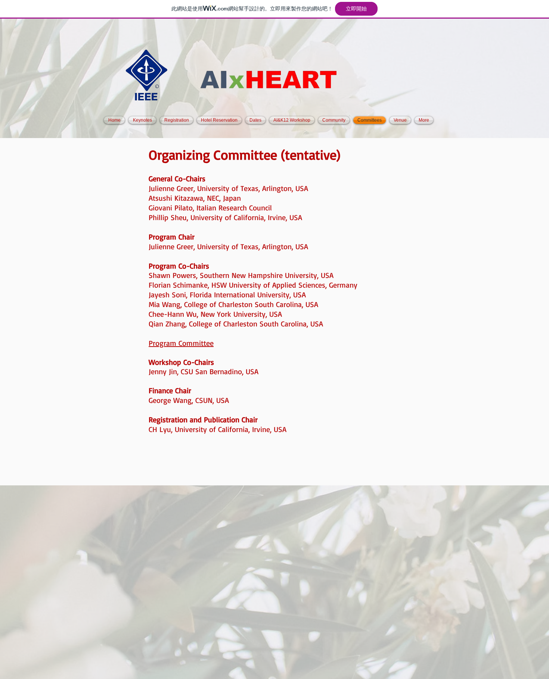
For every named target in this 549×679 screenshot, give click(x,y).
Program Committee (181, 343)
